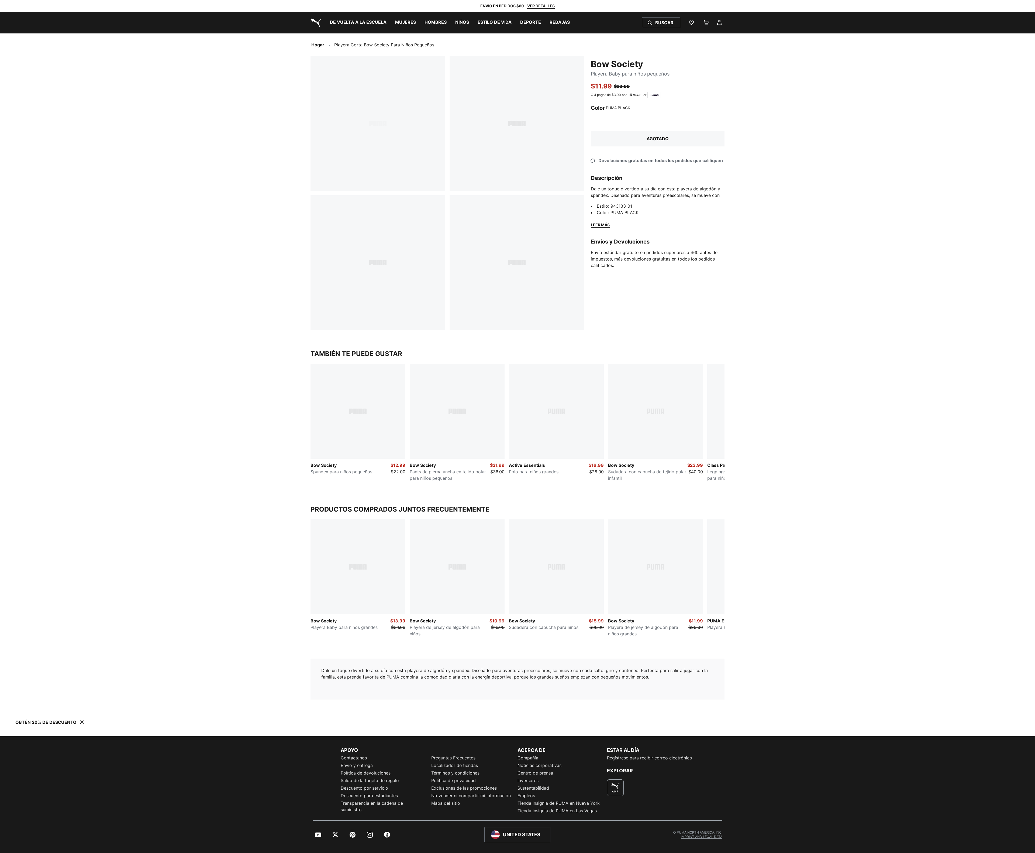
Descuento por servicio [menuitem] (364, 788)
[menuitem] (358, 22)
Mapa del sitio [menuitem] (445, 803)
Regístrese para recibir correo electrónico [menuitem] (649, 757)
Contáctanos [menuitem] (354, 757)
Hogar (317, 44)
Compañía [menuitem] (528, 757)
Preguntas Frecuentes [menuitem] (453, 757)
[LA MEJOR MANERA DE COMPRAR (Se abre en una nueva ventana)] (615, 787)
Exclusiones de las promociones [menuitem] (464, 788)
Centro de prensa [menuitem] (535, 773)
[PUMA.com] (314, 22)
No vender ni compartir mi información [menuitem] (471, 795)
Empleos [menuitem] (526, 795)
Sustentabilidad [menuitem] (533, 788)
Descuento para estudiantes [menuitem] (369, 795)
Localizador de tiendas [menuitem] (454, 765)
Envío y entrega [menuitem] (357, 765)
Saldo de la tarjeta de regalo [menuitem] (370, 780)
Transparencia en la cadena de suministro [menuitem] (372, 806)
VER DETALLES (541, 6)
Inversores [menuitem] (528, 780)
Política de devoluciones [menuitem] (366, 773)
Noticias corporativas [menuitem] (539, 765)
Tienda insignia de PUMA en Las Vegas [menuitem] (557, 810)
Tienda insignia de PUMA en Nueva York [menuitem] (559, 803)
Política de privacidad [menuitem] (453, 780)
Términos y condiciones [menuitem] (455, 773)
